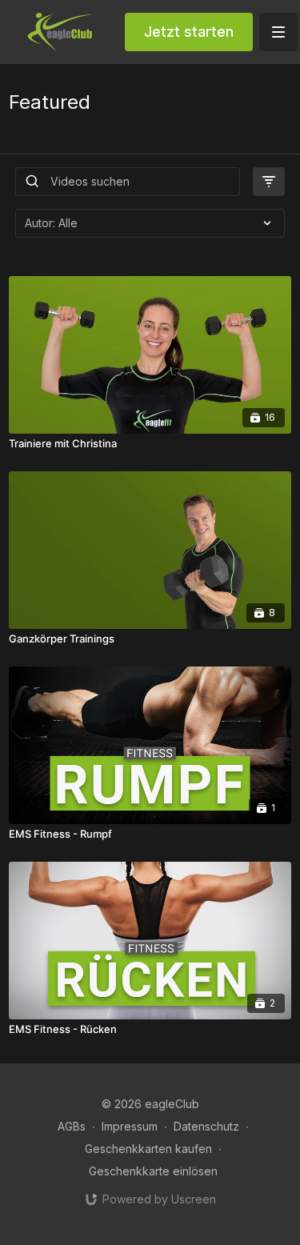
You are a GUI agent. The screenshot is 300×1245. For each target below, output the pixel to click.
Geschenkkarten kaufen (148, 1148)
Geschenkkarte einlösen (153, 1171)
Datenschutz (206, 1126)
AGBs (72, 1126)
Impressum (130, 1126)
